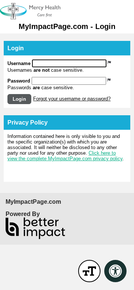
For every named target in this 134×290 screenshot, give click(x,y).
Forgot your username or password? (72, 99)
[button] (19, 99)
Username (19, 63)
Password (18, 81)
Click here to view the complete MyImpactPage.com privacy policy (64, 155)
